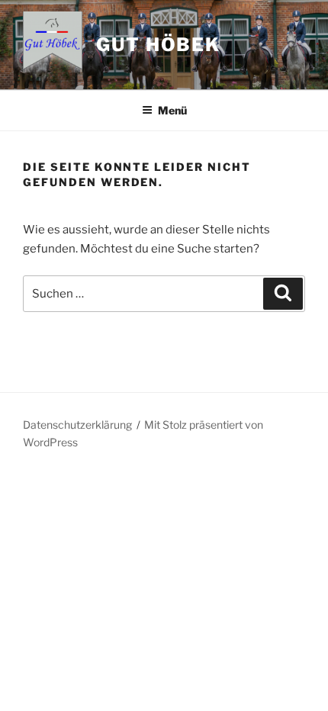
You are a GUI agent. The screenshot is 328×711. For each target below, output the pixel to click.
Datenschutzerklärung (77, 424)
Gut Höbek (158, 45)
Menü (172, 110)
